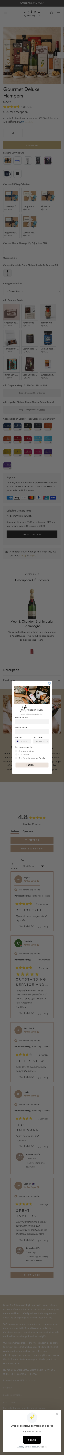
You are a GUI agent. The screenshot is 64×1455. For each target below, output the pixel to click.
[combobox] (17, 741)
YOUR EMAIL (21, 728)
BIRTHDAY (38, 737)
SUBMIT (32, 765)
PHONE (18, 737)
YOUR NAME (21, 718)
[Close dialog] (49, 683)
